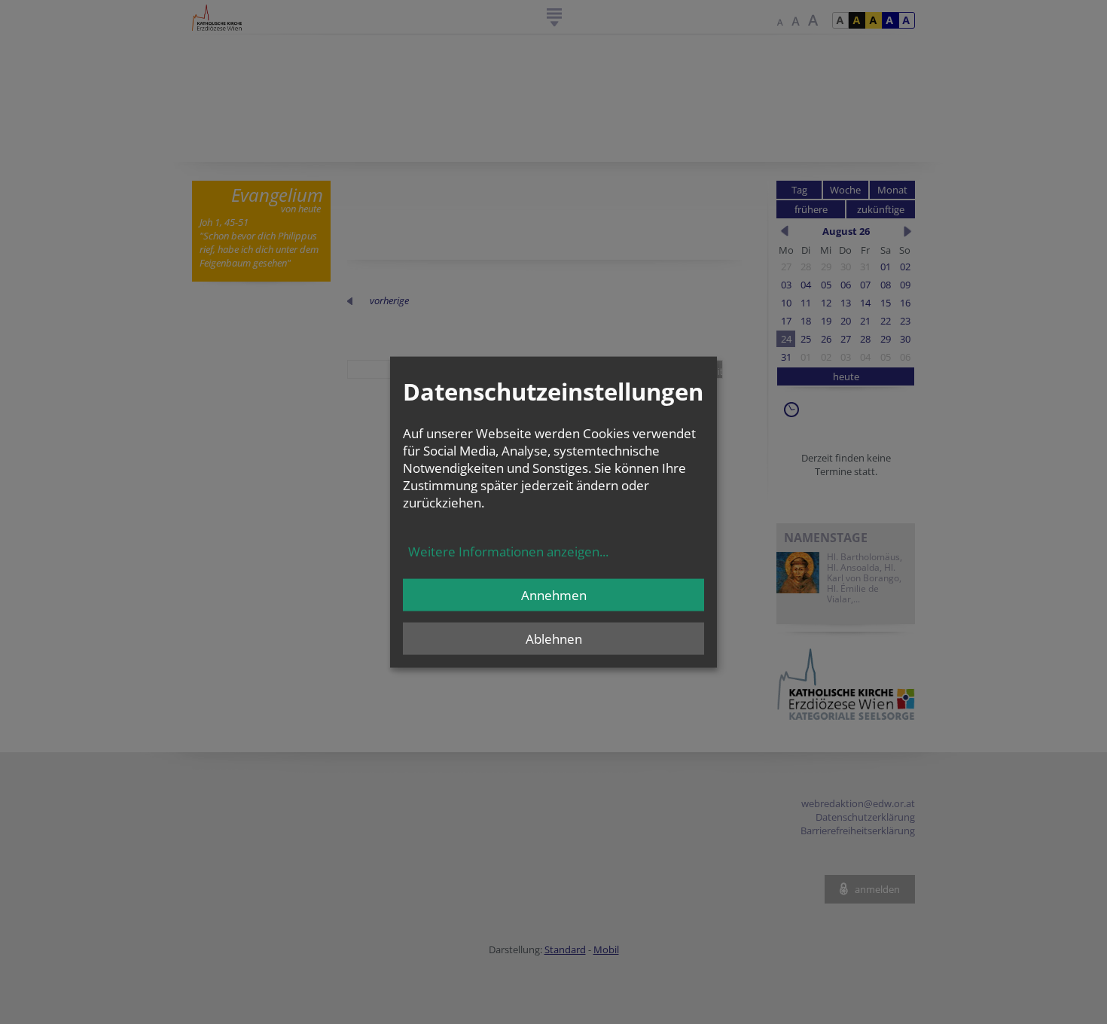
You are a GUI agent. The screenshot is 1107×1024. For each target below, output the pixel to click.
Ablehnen (554, 638)
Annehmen (554, 594)
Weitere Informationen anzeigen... (508, 550)
